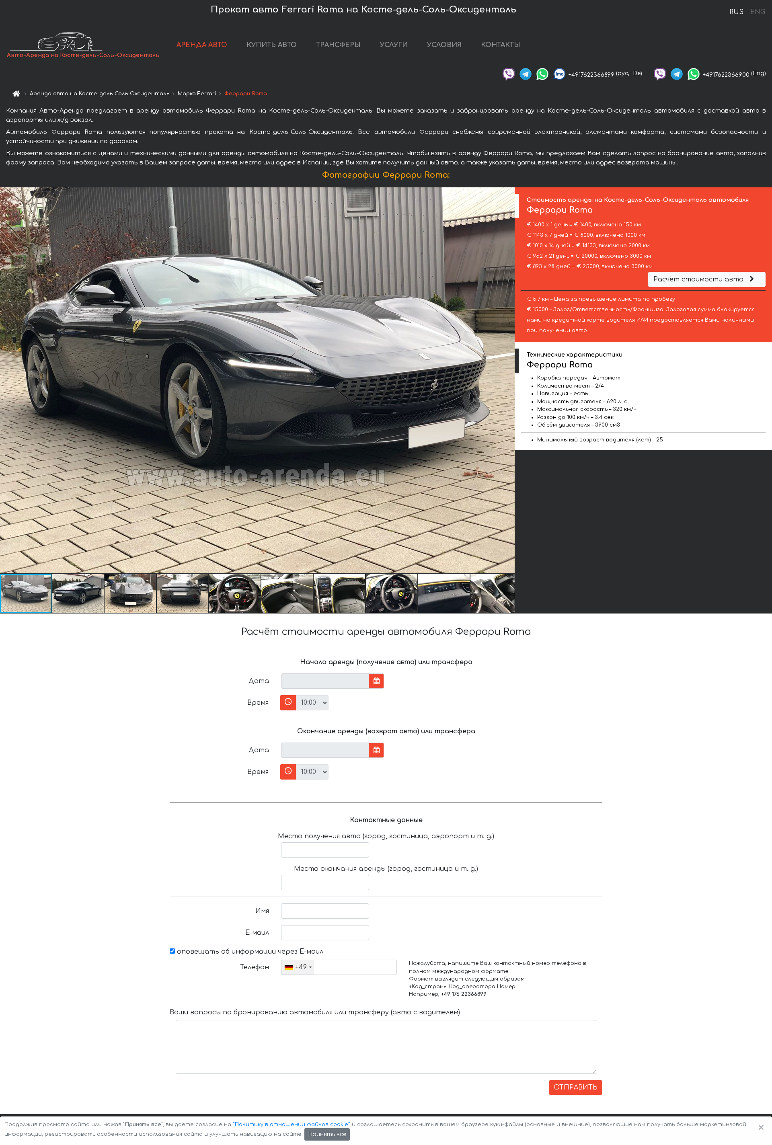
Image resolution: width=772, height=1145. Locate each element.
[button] (78, 593)
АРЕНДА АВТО (202, 45)
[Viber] (508, 73)
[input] (325, 681)
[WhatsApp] (542, 73)
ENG (757, 12)
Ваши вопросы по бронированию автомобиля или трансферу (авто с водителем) (315, 1012)
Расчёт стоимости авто (699, 279)
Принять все (327, 1134)
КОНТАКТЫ (500, 45)
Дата (258, 681)
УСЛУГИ (394, 45)
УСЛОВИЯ (444, 45)
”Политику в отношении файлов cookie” (291, 1124)
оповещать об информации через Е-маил (249, 951)
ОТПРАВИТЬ (575, 1087)
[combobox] (297, 967)
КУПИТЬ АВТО (271, 45)
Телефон (254, 967)
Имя (262, 911)
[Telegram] (525, 73)
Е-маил (257, 932)
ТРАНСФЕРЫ (338, 45)
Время (258, 702)
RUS (736, 12)
